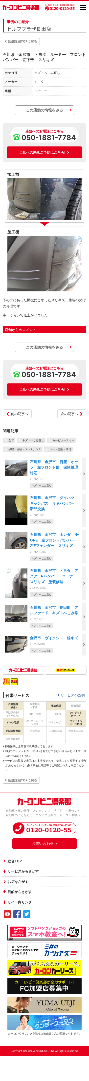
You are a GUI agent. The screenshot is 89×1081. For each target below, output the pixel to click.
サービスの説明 (73, 695)
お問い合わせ (43, 843)
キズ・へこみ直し (33, 440)
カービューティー (63, 440)
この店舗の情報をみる (44, 110)
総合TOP (15, 861)
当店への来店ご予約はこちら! (42, 152)
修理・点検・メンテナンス (24, 449)
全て (11, 440)
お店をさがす (18, 881)
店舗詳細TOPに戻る (22, 41)
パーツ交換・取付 (60, 449)
